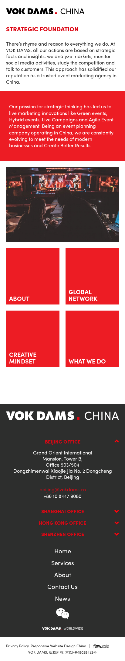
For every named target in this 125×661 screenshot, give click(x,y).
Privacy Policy (17, 646)
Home (62, 551)
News (62, 598)
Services (62, 563)
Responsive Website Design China (58, 646)
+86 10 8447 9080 (62, 496)
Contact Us (62, 586)
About (62, 575)
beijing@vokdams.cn (62, 489)
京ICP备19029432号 (81, 652)
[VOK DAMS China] (45, 11)
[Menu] (113, 11)
